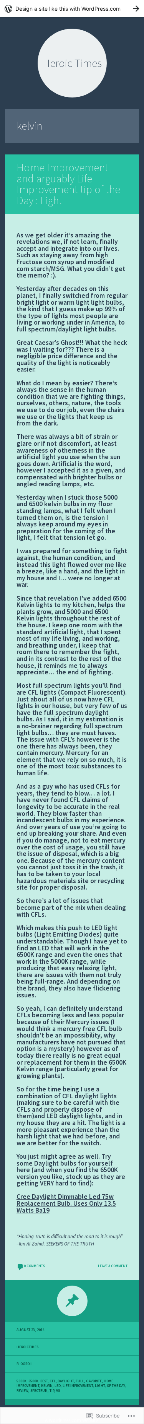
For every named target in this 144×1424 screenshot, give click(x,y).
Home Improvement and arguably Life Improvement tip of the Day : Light (68, 184)
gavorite (94, 1381)
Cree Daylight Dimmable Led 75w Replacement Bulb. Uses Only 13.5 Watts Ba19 (66, 1203)
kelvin (47, 1385)
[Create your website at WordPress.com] (72, 8)
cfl (53, 1381)
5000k (21, 1381)
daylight (66, 1381)
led (58, 1385)
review (22, 1390)
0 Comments (34, 1266)
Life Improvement (78, 1385)
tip (52, 1390)
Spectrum (39, 1390)
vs (58, 1390)
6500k (33, 1381)
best (44, 1381)
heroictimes (27, 1347)
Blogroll (25, 1364)
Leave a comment (112, 1266)
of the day (116, 1385)
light (100, 1385)
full (80, 1381)
